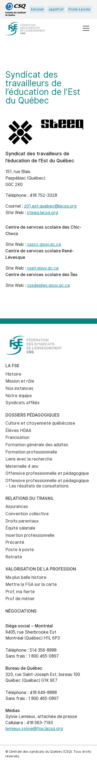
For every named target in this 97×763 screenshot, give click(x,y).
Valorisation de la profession (40, 569)
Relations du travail (29, 498)
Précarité (14, 542)
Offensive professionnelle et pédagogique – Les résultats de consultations (47, 483)
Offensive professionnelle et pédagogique (47, 473)
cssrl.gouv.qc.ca (42, 268)
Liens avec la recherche (28, 459)
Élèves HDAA (18, 430)
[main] (48, 183)
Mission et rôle (19, 381)
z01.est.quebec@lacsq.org (50, 206)
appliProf (56, 9)
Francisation (17, 437)
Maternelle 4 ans (21, 466)
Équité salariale (20, 528)
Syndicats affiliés (22, 402)
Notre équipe (18, 395)
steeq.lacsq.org (42, 212)
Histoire (13, 374)
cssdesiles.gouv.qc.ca (48, 285)
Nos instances (19, 388)
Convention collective (27, 513)
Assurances (16, 506)
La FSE (12, 365)
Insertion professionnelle (29, 535)
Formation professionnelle (31, 452)
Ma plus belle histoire (25, 577)
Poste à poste (79, 9)
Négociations (21, 611)
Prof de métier (20, 598)
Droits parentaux (22, 521)
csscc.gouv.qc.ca (44, 244)
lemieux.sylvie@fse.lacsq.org (34, 728)
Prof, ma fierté (20, 591)
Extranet (37, 9)
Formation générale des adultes (36, 444)
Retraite (13, 556)
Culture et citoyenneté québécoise (40, 423)
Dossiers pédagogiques (32, 415)
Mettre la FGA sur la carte (31, 584)
